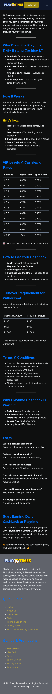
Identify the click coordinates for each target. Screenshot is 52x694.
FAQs (9, 618)
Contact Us (12, 614)
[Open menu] (47, 5)
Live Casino (12, 652)
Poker (10, 656)
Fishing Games (14, 663)
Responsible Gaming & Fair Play (22, 629)
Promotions (12, 667)
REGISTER (31, 5)
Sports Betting (14, 660)
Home (10, 607)
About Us (11, 611)
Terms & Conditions (16, 622)
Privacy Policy (13, 625)
